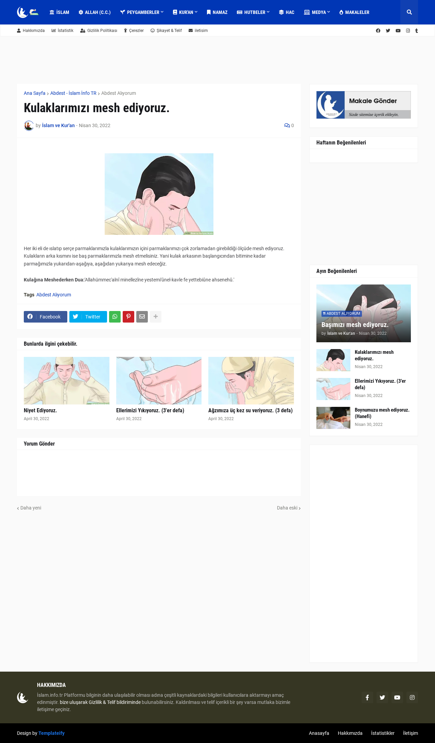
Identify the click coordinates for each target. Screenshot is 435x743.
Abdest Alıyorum (118, 93)
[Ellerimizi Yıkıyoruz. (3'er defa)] (159, 380)
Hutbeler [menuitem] (254, 12)
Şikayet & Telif (169, 30)
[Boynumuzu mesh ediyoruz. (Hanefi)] (333, 418)
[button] (409, 12)
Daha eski (287, 508)
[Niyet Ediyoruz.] (66, 380)
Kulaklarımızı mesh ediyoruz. (374, 355)
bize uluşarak (74, 702)
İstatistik (65, 30)
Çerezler (136, 30)
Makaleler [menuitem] (357, 12)
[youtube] (398, 31)
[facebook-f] (367, 697)
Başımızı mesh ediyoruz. (355, 325)
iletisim (201, 30)
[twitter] (388, 31)
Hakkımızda (34, 30)
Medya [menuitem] (319, 12)
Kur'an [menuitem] (186, 12)
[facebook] (378, 31)
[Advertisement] (363, 554)
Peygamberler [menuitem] (143, 12)
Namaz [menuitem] (220, 12)
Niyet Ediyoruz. (40, 410)
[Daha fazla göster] (155, 317)
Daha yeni (30, 508)
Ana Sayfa (35, 93)
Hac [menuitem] (290, 12)
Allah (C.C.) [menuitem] (98, 12)
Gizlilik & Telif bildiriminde (115, 702)
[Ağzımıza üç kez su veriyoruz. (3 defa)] (251, 380)
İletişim (410, 733)
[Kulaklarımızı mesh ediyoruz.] (333, 360)
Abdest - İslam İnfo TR (73, 93)
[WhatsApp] (115, 317)
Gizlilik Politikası (102, 30)
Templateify (51, 733)
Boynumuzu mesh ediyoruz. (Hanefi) (382, 413)
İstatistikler (383, 733)
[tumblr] (416, 31)
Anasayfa (319, 733)
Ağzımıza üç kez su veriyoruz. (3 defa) (250, 410)
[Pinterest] (128, 317)
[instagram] (408, 31)
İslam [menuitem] (62, 12)
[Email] (142, 317)
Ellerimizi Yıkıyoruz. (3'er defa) (150, 410)
